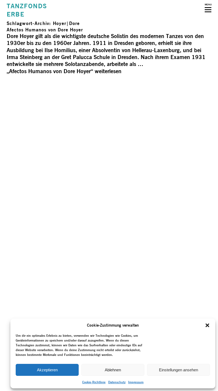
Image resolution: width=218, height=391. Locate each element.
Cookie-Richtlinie (94, 382)
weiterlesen (64, 71)
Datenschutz (116, 382)
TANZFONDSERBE (27, 10)
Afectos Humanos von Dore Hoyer (45, 29)
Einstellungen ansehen (178, 370)
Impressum (136, 382)
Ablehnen (113, 370)
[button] (207, 325)
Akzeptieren (47, 370)
